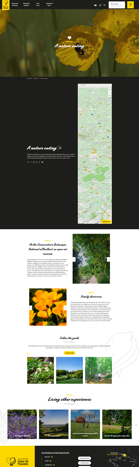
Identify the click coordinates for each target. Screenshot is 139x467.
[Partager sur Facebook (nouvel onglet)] (28, 162)
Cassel (47, 461)
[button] (100, 5)
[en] (95, 5)
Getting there (106, 221)
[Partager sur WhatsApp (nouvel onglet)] (36, 162)
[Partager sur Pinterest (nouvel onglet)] (39, 162)
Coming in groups (84, 463)
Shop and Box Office (84, 458)
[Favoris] (104, 5)
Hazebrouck (48, 465)
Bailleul (47, 456)
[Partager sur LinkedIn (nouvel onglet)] (33, 162)
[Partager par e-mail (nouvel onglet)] (42, 162)
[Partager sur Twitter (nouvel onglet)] (30, 162)
